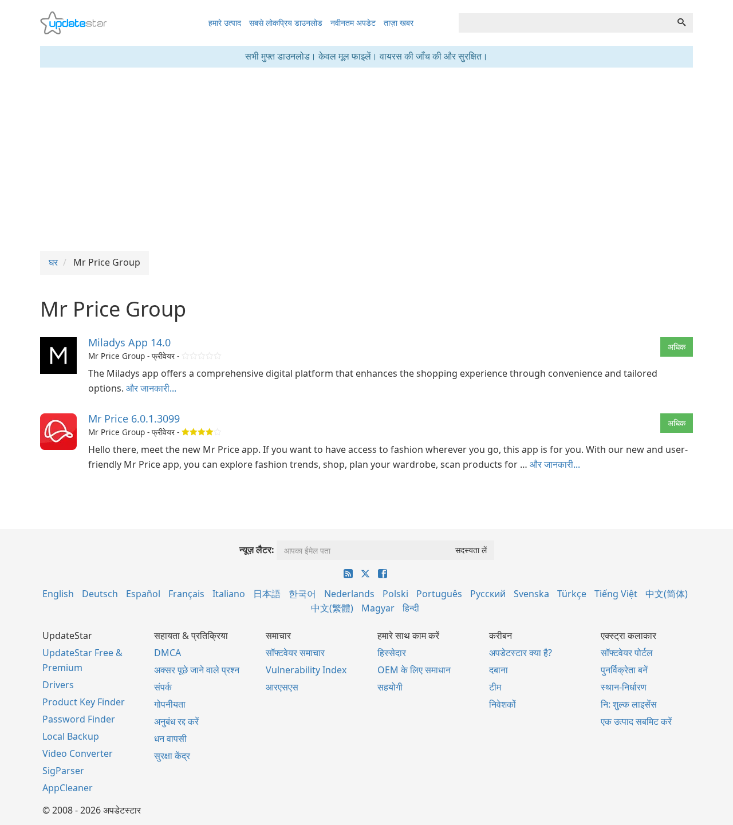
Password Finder (78, 719)
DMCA (167, 652)
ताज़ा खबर (398, 22)
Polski (395, 593)
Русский (488, 593)
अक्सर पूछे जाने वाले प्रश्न (196, 670)
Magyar (378, 608)
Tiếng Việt (615, 593)
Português (439, 593)
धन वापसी (170, 738)
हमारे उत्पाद (224, 22)
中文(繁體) (332, 608)
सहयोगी (390, 687)
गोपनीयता (170, 704)
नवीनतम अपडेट (353, 22)
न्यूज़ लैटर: (256, 549)
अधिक (676, 346)
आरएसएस (282, 687)
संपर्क (163, 687)
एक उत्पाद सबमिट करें (636, 721)
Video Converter (77, 753)
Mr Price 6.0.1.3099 (134, 418)
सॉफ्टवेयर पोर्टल (627, 652)
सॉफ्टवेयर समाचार (295, 652)
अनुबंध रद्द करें (176, 721)
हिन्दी (411, 608)
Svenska (531, 593)
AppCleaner (67, 787)
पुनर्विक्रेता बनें (624, 670)
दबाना (498, 670)
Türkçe (571, 593)
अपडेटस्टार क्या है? (520, 652)
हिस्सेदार (391, 652)
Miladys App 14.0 (129, 342)
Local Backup (70, 736)
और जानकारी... (151, 388)
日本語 (267, 593)
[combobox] (565, 23)
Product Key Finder (83, 702)
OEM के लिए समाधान (414, 670)
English (58, 593)
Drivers (58, 684)
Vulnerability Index (306, 670)
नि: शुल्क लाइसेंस (629, 704)
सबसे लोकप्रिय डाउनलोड (285, 22)
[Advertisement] (366, 159)
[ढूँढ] (681, 23)
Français (186, 593)
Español (143, 593)
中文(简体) (666, 593)
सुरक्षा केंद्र (172, 755)
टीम (495, 687)
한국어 (302, 593)
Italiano (228, 593)
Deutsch (100, 593)
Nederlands (349, 593)
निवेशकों (502, 704)
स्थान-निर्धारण (624, 687)
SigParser (63, 770)
